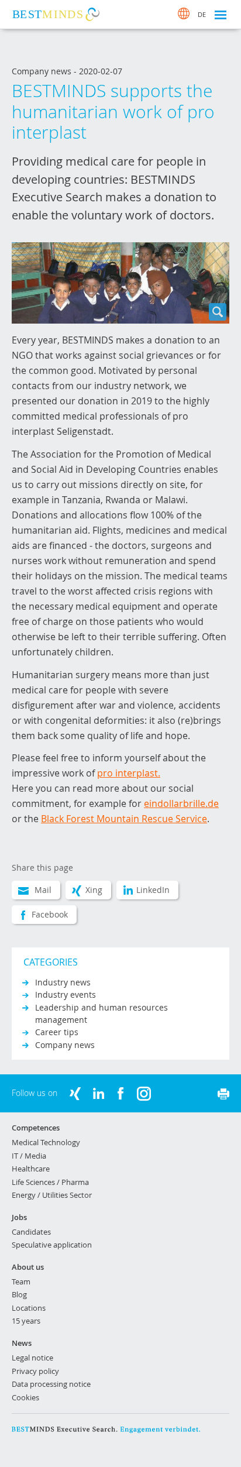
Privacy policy (35, 1371)
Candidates (31, 1231)
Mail (43, 889)
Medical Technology (46, 1142)
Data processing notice (51, 1384)
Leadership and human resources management (101, 1013)
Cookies (25, 1397)
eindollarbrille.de (181, 803)
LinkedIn (153, 889)
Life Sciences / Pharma (50, 1182)
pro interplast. (128, 773)
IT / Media (29, 1155)
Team (21, 1281)
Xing (93, 889)
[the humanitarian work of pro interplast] (120, 283)
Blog (19, 1294)
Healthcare (31, 1168)
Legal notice (32, 1357)
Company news (65, 1044)
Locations (29, 1308)
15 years (26, 1320)
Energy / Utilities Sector (52, 1195)
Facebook (50, 914)
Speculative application (52, 1244)
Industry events (65, 994)
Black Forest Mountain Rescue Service (124, 818)
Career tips (56, 1031)
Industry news (63, 982)
